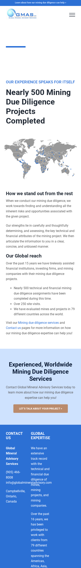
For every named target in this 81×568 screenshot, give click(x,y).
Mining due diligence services (38, 323)
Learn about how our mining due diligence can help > (40, 2)
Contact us (13, 328)
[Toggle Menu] (72, 15)
